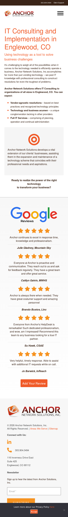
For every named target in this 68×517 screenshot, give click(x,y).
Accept (34, 511)
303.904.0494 (46, 3)
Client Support (59, 3)
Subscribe (21, 502)
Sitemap (53, 428)
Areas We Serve (38, 428)
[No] (64, 510)
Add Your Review (34, 383)
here (52, 507)
